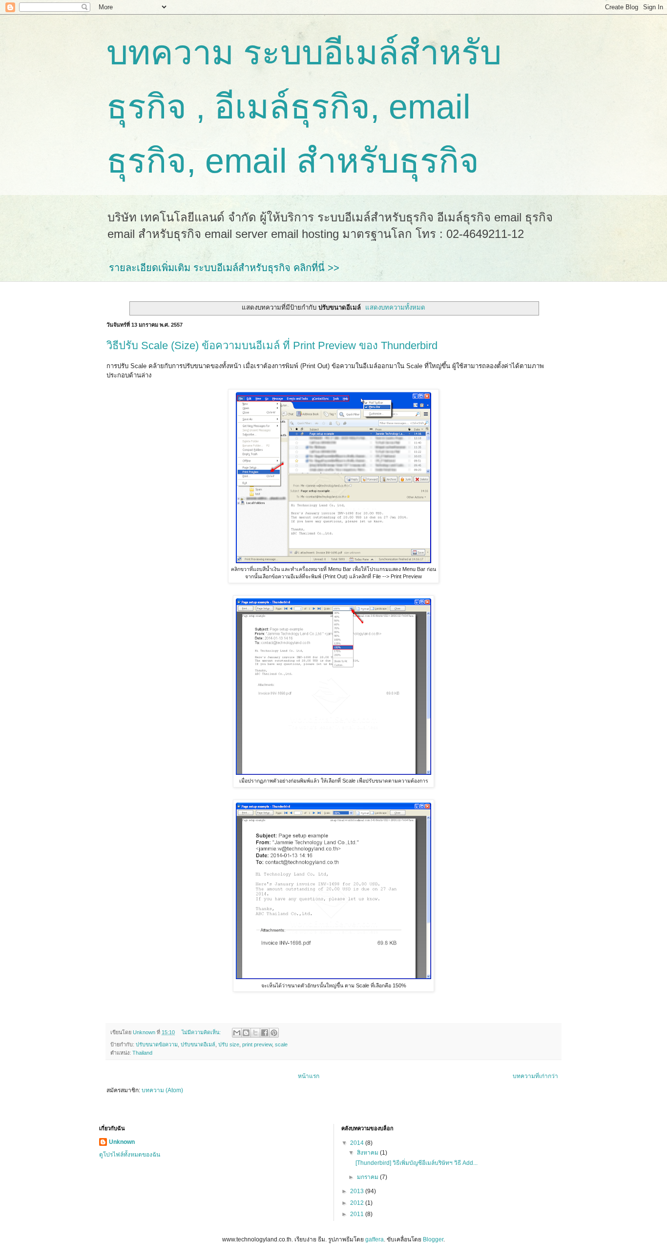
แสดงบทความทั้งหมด (395, 307)
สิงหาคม (368, 1152)
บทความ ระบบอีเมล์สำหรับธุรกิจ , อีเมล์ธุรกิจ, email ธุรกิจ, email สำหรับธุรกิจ (303, 107)
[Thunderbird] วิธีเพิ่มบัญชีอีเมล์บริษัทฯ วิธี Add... (416, 1163)
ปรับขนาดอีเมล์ (198, 1044)
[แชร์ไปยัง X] (255, 1033)
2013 (357, 1191)
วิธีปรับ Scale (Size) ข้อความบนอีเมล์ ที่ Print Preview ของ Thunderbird (272, 345)
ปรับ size (228, 1044)
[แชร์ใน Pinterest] (274, 1033)
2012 (357, 1202)
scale (281, 1044)
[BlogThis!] (246, 1033)
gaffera (374, 1239)
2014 (357, 1143)
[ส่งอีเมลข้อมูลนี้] (237, 1033)
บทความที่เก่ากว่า (535, 1076)
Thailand (142, 1053)
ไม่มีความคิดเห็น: (202, 1032)
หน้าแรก (308, 1076)
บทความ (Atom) (162, 1090)
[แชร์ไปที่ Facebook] (265, 1033)
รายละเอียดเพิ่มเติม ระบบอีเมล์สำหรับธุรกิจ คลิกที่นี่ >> (224, 267)
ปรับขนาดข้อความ (157, 1044)
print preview (257, 1044)
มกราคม (368, 1177)
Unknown (122, 1142)
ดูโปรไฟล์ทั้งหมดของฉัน (129, 1154)
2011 (357, 1214)
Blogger (433, 1239)
